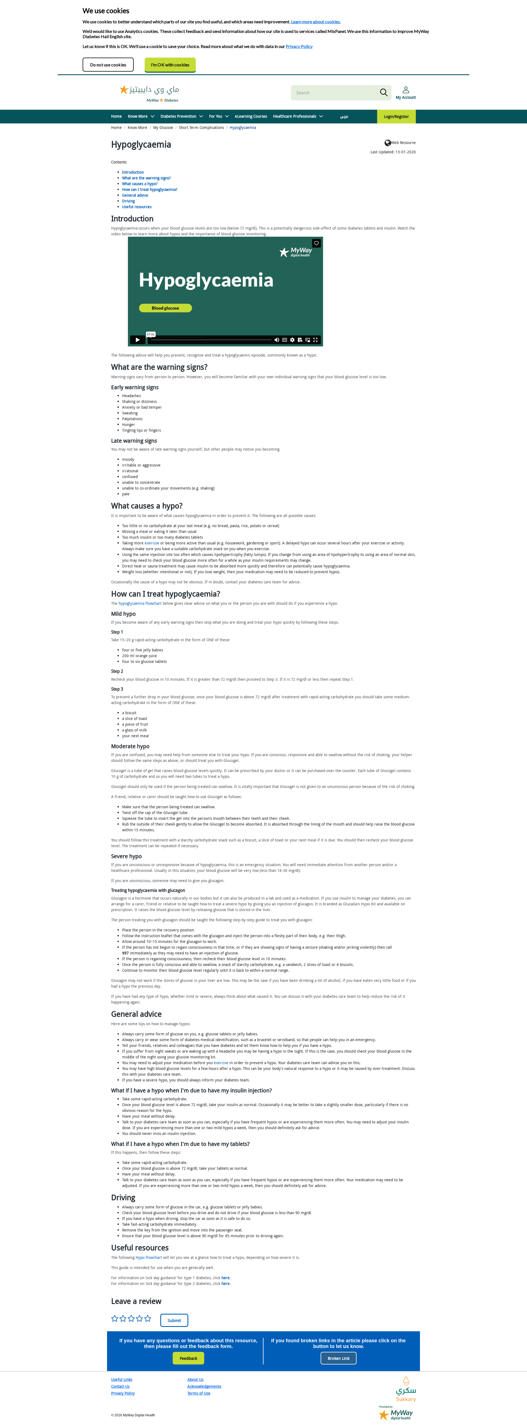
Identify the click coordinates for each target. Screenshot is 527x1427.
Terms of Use (199, 1393)
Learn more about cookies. (316, 21)
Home (116, 116)
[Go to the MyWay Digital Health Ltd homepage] (149, 93)
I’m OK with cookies (170, 64)
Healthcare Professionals (294, 116)
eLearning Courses (251, 116)
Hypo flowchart (149, 1257)
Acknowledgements (204, 1386)
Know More (138, 116)
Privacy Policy (299, 46)
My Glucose (163, 127)
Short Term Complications (201, 127)
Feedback (188, 1358)
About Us (195, 1379)
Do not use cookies (108, 64)
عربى (344, 116)
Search (385, 92)
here (226, 1277)
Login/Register (396, 116)
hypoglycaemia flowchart (140, 603)
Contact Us (120, 1386)
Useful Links (121, 1379)
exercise (152, 543)
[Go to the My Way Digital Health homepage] (396, 1412)
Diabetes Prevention (178, 116)
